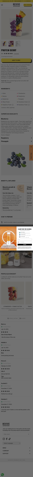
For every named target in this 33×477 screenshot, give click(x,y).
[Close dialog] (32, 227)
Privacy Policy (30, 248)
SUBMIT (24, 244)
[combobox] (19, 242)
